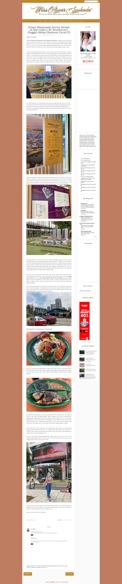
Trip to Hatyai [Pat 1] (85, 158)
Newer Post (28, 573)
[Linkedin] (70, 520)
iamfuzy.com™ (84, 203)
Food (56, 20)
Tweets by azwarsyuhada (85, 290)
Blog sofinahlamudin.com (87, 216)
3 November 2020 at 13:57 (35, 530)
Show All (95, 236)
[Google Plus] (66, 520)
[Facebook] (64, 520)
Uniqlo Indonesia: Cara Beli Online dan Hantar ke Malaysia (87, 212)
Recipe (51, 20)
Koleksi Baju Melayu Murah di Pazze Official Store (87, 233)
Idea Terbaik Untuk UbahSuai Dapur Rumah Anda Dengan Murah (87, 227)
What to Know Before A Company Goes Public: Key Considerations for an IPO (87, 218)
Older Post (70, 573)
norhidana (33, 529)
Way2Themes (58, 582)
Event (81, 20)
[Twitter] (68, 520)
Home (40, 20)
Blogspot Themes (73, 582)
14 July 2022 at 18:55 (34, 539)
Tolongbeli (83, 210)
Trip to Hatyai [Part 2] (85, 160)
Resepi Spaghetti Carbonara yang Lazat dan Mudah (90, 360)
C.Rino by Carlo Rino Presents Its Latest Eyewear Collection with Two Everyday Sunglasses (87, 206)
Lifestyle (62, 20)
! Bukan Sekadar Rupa (86, 231)
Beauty (46, 20)
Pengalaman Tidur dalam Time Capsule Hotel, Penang (88, 179)
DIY (77, 20)
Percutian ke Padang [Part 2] (87, 176)
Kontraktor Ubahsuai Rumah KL (87, 224)
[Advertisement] (88, 111)
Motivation (70, 20)
